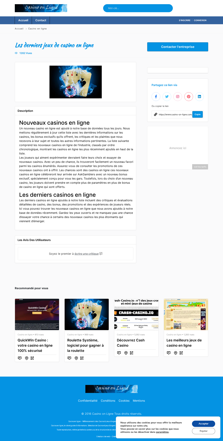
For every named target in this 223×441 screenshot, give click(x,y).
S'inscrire (184, 20)
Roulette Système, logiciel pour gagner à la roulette (85, 345)
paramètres (162, 432)
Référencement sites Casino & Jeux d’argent (99, 421)
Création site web (103, 437)
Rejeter (203, 431)
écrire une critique (87, 253)
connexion (200, 20)
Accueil (19, 28)
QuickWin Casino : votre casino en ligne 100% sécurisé (35, 345)
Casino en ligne (37, 28)
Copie (198, 114)
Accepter (203, 423)
